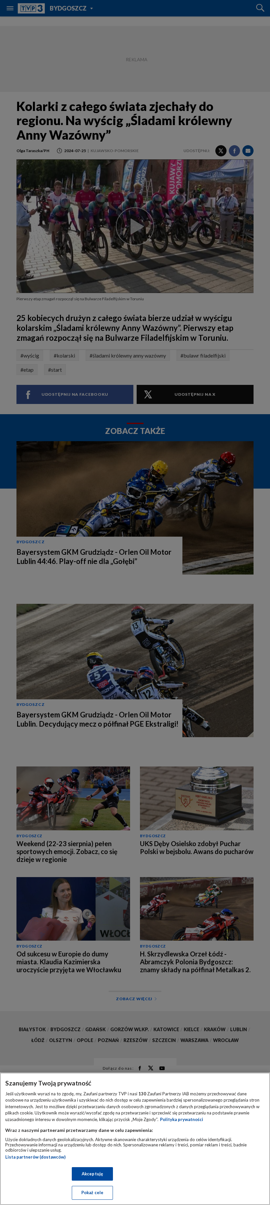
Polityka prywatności (181, 1119)
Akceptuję (92, 1173)
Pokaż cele (92, 1192)
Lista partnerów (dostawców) (35, 1157)
